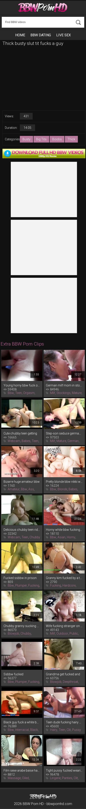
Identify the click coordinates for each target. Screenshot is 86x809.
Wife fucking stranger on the (64, 626)
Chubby (35, 537)
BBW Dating (40, 35)
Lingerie (55, 778)
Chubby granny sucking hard (22, 626)
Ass (31, 489)
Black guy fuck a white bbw (22, 722)
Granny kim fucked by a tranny (64, 578)
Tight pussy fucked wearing (64, 770)
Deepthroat (70, 681)
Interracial (22, 730)
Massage (14, 778)
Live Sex (63, 35)
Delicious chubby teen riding (22, 529)
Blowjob (13, 633)
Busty (26, 139)
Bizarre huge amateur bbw (22, 481)
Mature (77, 393)
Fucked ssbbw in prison (20, 578)
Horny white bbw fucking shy (64, 529)
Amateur (14, 489)
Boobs (57, 139)
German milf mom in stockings (64, 385)
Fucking (33, 585)
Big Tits (41, 139)
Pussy (76, 730)
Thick (71, 139)
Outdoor (62, 633)
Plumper (21, 585)
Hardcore (69, 585)
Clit (69, 730)
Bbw (11, 393)
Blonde (62, 489)
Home (20, 35)
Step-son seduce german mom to (64, 433)
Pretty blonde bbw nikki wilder (64, 481)
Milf (52, 393)
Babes (26, 441)
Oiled (25, 778)
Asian (61, 537)
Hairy (53, 730)
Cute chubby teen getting (20, 433)
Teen (18, 393)
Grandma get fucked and (63, 674)
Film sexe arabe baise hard (22, 770)
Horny (71, 537)
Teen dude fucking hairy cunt (64, 722)
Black (34, 730)
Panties (67, 778)
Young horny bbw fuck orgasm (22, 385)
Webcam (14, 441)
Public (73, 633)
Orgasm (29, 393)
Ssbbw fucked (13, 674)
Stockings (63, 393)
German (73, 441)
